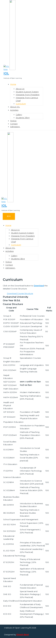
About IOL (15, 107)
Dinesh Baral (22, 634)
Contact (14, 124)
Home (13, 84)
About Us (20, 89)
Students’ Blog (22, 117)
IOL (6, 73)
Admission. (15, 127)
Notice (13, 121)
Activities (14, 110)
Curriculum (21, 104)
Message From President (27, 95)
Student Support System (27, 92)
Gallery (19, 114)
